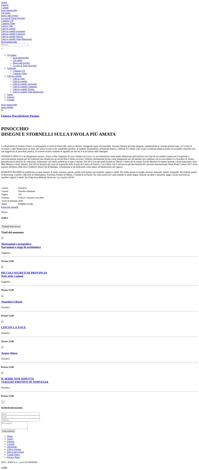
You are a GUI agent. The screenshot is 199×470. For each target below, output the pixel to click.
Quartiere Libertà (11, 301)
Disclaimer (12, 446)
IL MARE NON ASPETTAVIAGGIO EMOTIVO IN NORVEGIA (24, 380)
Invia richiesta (8, 431)
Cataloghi (11, 68)
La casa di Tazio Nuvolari (13, 18)
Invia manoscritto (9, 10)
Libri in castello (8, 28)
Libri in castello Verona (12, 36)
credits (4, 467)
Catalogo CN (7, 21)
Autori (4, 2)
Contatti (4, 7)
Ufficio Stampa (14, 449)
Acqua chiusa (9, 353)
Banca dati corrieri (9, 15)
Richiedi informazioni (11, 226)
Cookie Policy (13, 454)
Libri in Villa (7, 26)
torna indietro (7, 107)
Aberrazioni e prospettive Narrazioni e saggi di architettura (21, 245)
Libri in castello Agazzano (13, 31)
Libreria (4, 5)
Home (10, 436)
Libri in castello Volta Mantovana (16, 39)
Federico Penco (10, 115)
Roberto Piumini (29, 115)
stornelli (14, 207)
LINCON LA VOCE (13, 327)
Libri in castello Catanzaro (13, 34)
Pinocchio (5, 207)
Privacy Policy (13, 457)
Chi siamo (5, 13)
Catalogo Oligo (8, 23)
